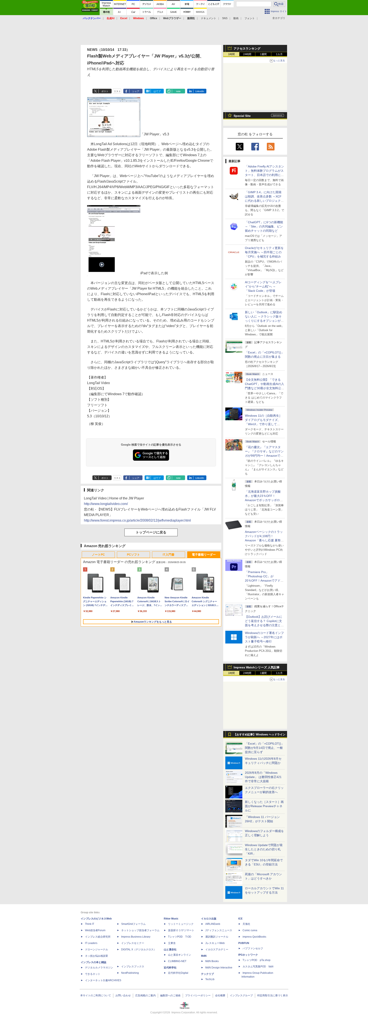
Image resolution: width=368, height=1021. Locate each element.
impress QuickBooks (254, 936)
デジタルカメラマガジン (99, 967)
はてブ (157, 91)
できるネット (92, 973)
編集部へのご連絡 (170, 995)
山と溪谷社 (170, 949)
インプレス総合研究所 (98, 936)
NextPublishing (130, 972)
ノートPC (98, 554)
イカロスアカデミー (216, 949)
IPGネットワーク (248, 954)
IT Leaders (91, 943)
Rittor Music (171, 918)
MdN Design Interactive (218, 967)
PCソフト (133, 554)
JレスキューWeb (215, 943)
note (178, 91)
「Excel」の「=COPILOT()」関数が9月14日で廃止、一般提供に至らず (264, 748)
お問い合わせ (123, 995)
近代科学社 (170, 967)
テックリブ (207, 973)
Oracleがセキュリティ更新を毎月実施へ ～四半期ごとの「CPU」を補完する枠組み (264, 252)
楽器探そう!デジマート (181, 930)
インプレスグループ (241, 995)
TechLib (209, 979)
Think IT (89, 923)
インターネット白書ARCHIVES (103, 980)
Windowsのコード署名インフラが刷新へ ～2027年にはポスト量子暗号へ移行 (264, 637)
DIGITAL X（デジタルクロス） (138, 949)
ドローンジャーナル (96, 949)
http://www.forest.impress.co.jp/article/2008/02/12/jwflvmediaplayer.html (137, 520)
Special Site (242, 115)
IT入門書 (168, 554)
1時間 (231, 54)
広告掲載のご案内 (145, 995)
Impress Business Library (135, 936)
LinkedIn (199, 91)
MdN (204, 955)
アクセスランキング (247, 48)
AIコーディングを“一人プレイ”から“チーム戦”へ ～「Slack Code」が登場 (263, 286)
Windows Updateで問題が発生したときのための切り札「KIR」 (264, 849)
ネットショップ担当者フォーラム (140, 930)
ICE (240, 918)
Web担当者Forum (95, 930)
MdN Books (212, 961)
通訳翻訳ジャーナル (216, 936)
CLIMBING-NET (177, 961)
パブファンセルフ (253, 948)
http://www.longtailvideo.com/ (106, 504)
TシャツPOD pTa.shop (256, 960)
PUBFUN (243, 943)
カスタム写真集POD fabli (258, 966)
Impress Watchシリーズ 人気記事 (257, 667)
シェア (135, 91)
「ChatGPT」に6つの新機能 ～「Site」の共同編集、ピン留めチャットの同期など (264, 226)
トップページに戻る (151, 532)
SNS (224, 18)
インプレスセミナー (132, 943)
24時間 (247, 54)
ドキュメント (208, 18)
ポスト (104, 91)
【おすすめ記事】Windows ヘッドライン (259, 734)
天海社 (246, 923)
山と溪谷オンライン (179, 954)
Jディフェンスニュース (218, 930)
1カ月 (279, 54)
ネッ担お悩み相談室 (96, 955)
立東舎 (172, 943)
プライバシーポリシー (198, 995)
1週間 (263, 54)
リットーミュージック (181, 923)
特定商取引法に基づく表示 (272, 995)
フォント (249, 18)
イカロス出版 (208, 918)
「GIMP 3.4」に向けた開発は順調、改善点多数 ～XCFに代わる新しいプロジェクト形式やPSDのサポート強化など (264, 200)
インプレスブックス (132, 966)
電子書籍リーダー (204, 554)
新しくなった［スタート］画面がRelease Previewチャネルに (264, 806)
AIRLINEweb (212, 923)
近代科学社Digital (178, 972)
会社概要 (220, 995)
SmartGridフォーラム (133, 923)
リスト (117, 91)
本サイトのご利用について (95, 995)
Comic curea (250, 930)
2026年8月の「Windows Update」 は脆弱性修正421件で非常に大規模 (263, 777)
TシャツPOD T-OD (179, 936)
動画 (236, 18)
